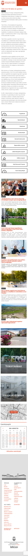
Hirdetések (22, 126)
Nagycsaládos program (19, 145)
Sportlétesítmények (7, 492)
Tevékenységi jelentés (18, 491)
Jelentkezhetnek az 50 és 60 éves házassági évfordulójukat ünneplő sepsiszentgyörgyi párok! (13, 199)
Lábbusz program (21, 158)
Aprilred (17, 544)
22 (20, 441)
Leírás (5, 485)
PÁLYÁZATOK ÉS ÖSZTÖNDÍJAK (7, 529)
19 (10, 441)
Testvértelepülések (7, 499)
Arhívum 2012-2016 (7, 525)
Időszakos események (14, 451)
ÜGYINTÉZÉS (17, 504)
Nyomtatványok (21, 120)
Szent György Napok (20, 170)
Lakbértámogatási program (18, 151)
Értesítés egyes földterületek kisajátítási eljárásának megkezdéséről (11, 322)
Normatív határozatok (20, 139)
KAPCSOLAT (16, 528)
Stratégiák (16, 501)
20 (13, 441)
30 (24, 443)
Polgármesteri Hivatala (10, 3)
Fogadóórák (22, 113)
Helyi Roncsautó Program (19, 164)
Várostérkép (13, 412)
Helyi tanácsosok (7, 506)
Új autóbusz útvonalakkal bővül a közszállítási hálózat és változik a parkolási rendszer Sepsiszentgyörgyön (13, 261)
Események (6, 500)
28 (17, 443)
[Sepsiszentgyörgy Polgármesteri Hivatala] (2, 4)
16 (24, 438)
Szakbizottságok (7, 508)
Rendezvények (21, 132)
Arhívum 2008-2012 (7, 524)
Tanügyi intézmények (8, 490)
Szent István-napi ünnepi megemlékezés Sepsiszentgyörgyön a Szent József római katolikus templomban (12, 229)
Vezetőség (16, 486)
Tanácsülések (6, 515)
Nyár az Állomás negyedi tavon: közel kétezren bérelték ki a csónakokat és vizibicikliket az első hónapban (13, 292)
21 (17, 441)
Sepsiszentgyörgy (10, 2)
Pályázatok (16, 500)
